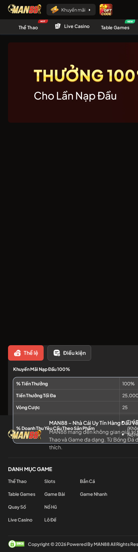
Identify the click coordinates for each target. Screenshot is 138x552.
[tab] (26, 353)
